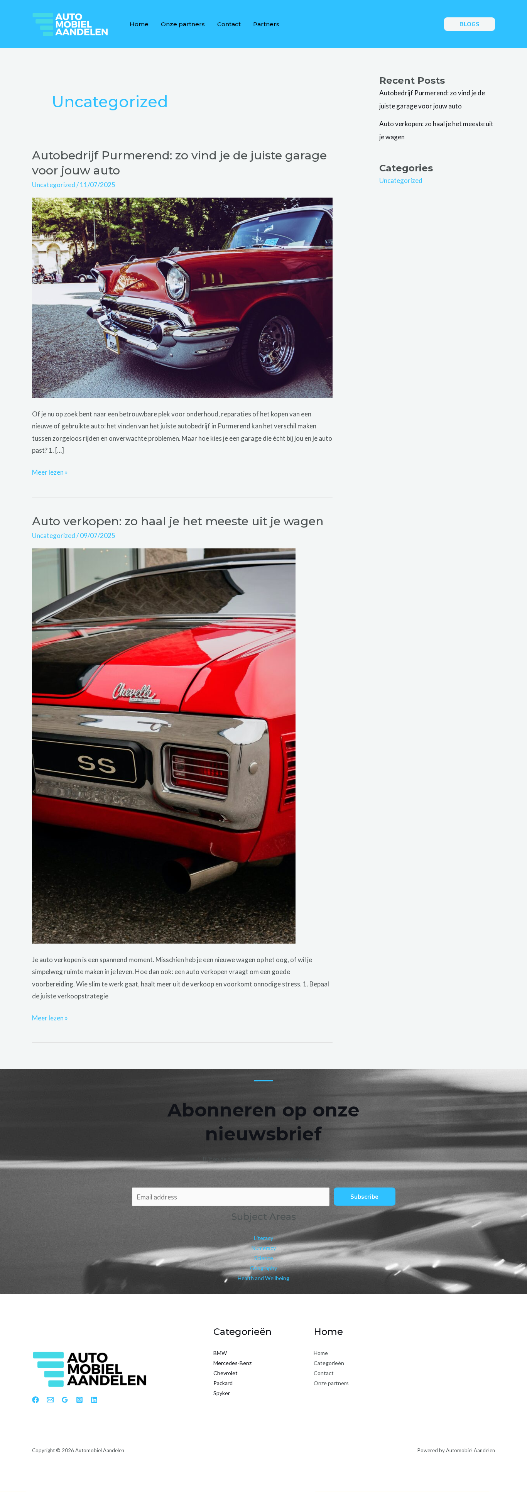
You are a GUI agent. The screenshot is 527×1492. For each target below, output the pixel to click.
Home (139, 24)
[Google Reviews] (64, 1399)
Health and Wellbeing (263, 1278)
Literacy (263, 1238)
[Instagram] (79, 1399)
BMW (220, 1353)
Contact (229, 24)
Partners (266, 24)
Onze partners (183, 24)
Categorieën (329, 1363)
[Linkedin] (94, 1399)
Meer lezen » (50, 473)
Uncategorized (53, 185)
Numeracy (264, 1248)
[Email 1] (50, 1399)
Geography (263, 1268)
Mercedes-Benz (232, 1363)
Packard (223, 1383)
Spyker (221, 1393)
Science (263, 1258)
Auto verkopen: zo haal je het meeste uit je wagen (178, 521)
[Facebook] (35, 1399)
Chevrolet (225, 1373)
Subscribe (364, 1196)
